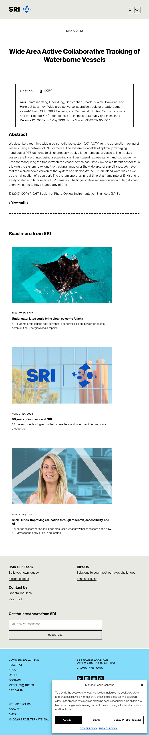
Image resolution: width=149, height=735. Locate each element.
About (13, 670)
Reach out (15, 599)
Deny (96, 720)
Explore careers (19, 579)
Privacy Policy (20, 704)
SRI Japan (16, 690)
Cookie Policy (88, 729)
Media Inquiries (21, 685)
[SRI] (20, 9)
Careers (15, 675)
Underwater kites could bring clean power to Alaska (47, 318)
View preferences (128, 720)
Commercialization (24, 660)
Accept (68, 720)
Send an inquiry (86, 579)
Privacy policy (108, 729)
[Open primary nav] (137, 10)
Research (16, 665)
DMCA (13, 714)
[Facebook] (87, 679)
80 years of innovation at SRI (32, 419)
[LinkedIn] (80, 679)
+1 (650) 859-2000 (90, 668)
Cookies (15, 709)
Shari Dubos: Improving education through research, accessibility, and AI (60, 521)
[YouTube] (94, 679)
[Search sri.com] (130, 10)
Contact (15, 680)
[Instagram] (101, 679)
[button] (142, 685)
